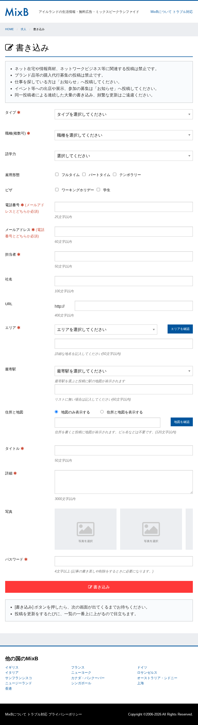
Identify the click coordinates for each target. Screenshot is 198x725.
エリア (11, 328)
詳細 (9, 473)
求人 (23, 29)
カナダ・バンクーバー (88, 678)
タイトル (13, 448)
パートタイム (99, 175)
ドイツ (142, 667)
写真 (8, 512)
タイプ (11, 112)
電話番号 (24, 208)
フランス (78, 667)
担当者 (11, 254)
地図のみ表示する (75, 412)
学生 (106, 190)
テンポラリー (129, 175)
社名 (8, 279)
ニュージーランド (18, 683)
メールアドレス (24, 233)
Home (9, 29)
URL (8, 304)
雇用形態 (12, 175)
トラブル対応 (183, 12)
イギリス (12, 667)
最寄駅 (10, 369)
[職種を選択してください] (124, 137)
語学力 (10, 154)
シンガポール (81, 683)
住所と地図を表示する (124, 412)
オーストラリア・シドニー (157, 678)
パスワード (14, 559)
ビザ (8, 190)
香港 (8, 688)
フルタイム (70, 175)
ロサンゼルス (147, 672)
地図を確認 (181, 422)
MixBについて (161, 12)
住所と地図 (14, 412)
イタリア (12, 672)
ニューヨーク (81, 672)
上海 (140, 683)
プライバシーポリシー (65, 714)
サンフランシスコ (18, 678)
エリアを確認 (180, 329)
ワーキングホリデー (77, 190)
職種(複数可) (16, 133)
